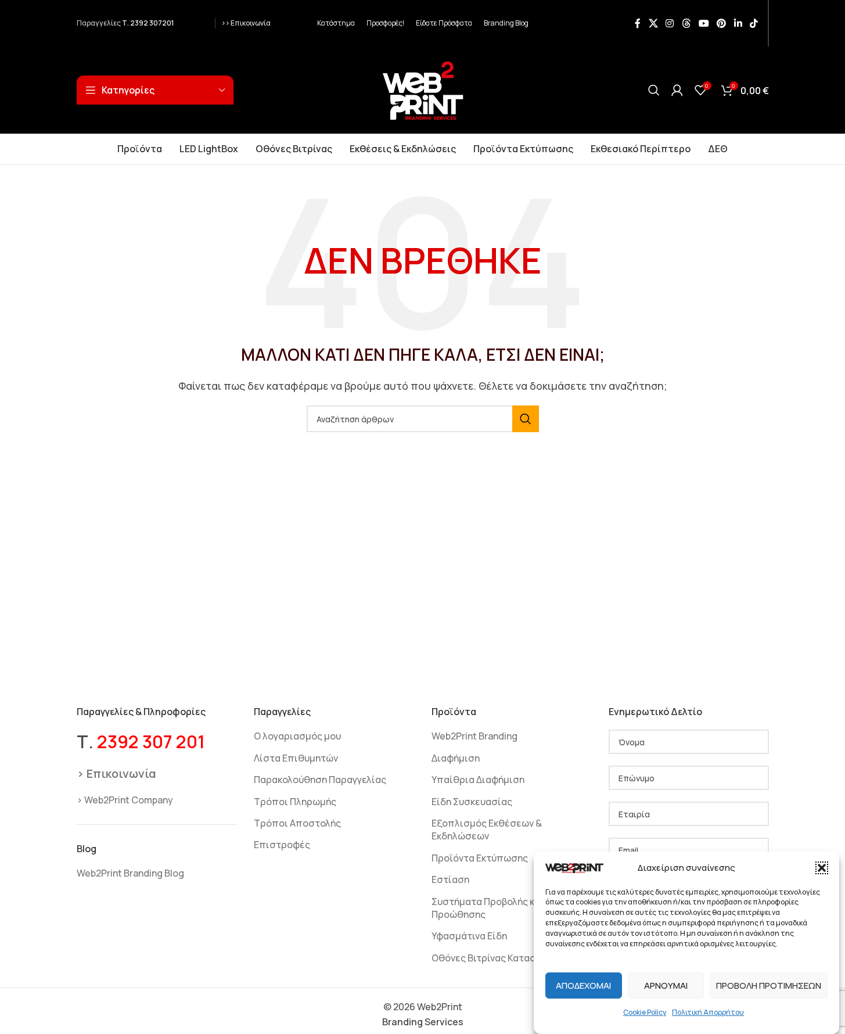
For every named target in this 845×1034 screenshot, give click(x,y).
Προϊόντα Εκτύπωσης (480, 858)
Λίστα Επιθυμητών (296, 758)
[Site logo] (422, 88)
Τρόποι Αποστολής (297, 823)
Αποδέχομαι (583, 985)
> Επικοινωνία (116, 773)
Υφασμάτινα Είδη (469, 935)
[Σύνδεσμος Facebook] (638, 23)
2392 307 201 (151, 741)
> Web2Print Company (125, 800)
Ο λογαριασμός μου (297, 736)
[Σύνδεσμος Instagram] (670, 23)
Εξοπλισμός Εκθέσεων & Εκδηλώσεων (487, 829)
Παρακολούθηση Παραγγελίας (320, 779)
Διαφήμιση (456, 758)
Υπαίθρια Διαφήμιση (478, 779)
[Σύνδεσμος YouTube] (704, 23)
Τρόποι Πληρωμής (295, 801)
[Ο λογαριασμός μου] (677, 90)
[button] (822, 868)
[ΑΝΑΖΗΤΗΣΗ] (525, 418)
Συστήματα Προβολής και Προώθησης (488, 908)
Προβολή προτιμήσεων (768, 985)
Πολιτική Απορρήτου (708, 1012)
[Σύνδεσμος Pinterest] (721, 23)
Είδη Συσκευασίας (472, 801)
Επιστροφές (282, 844)
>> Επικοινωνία (246, 23)
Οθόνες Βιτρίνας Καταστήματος (503, 958)
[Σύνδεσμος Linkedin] (738, 23)
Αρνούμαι (666, 985)
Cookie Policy (644, 1012)
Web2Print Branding (474, 736)
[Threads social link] (686, 23)
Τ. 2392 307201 (148, 23)
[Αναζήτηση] (654, 90)
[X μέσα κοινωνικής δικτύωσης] (653, 23)
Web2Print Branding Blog (130, 873)
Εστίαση (450, 879)
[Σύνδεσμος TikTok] (753, 23)
